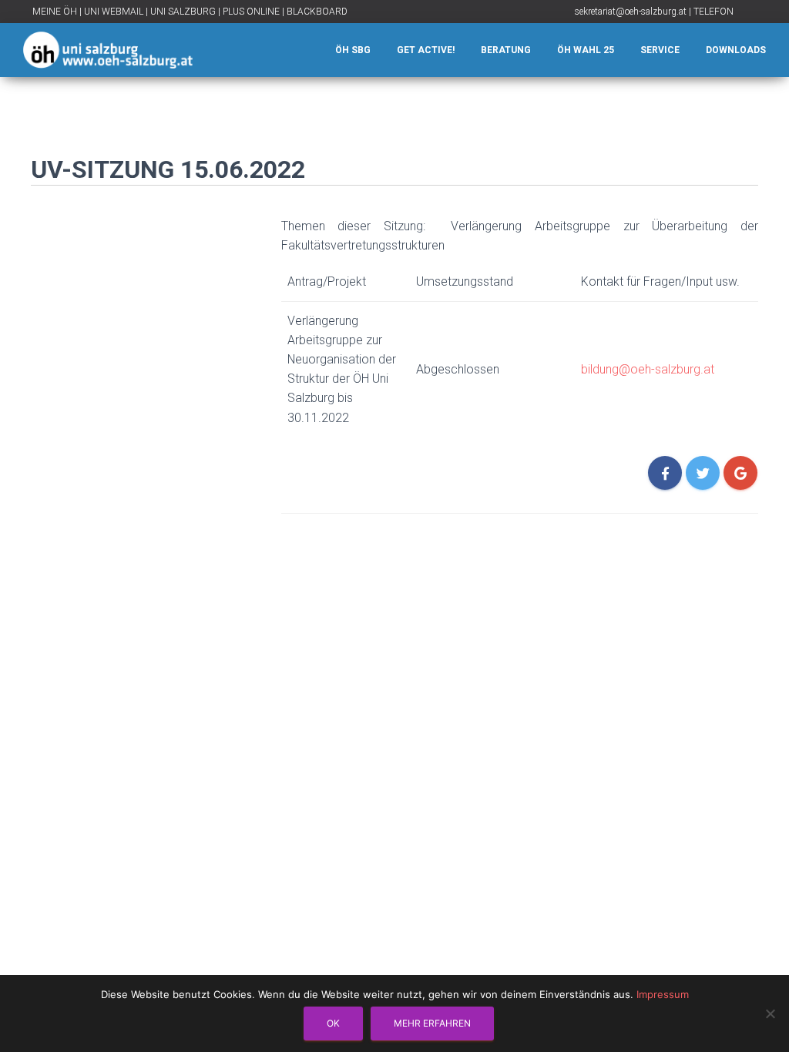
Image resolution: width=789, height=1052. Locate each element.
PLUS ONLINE (251, 11)
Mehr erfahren (432, 1023)
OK (333, 1023)
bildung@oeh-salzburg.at (647, 369)
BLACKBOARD (317, 11)
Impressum (662, 994)
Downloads (736, 50)
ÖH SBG (353, 50)
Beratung (506, 50)
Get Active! (426, 50)
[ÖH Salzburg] (108, 50)
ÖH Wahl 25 (585, 50)
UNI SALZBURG (183, 11)
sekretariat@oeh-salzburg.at (631, 11)
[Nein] (769, 1013)
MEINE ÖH (54, 11)
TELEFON (713, 11)
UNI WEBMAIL (113, 11)
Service (660, 50)
